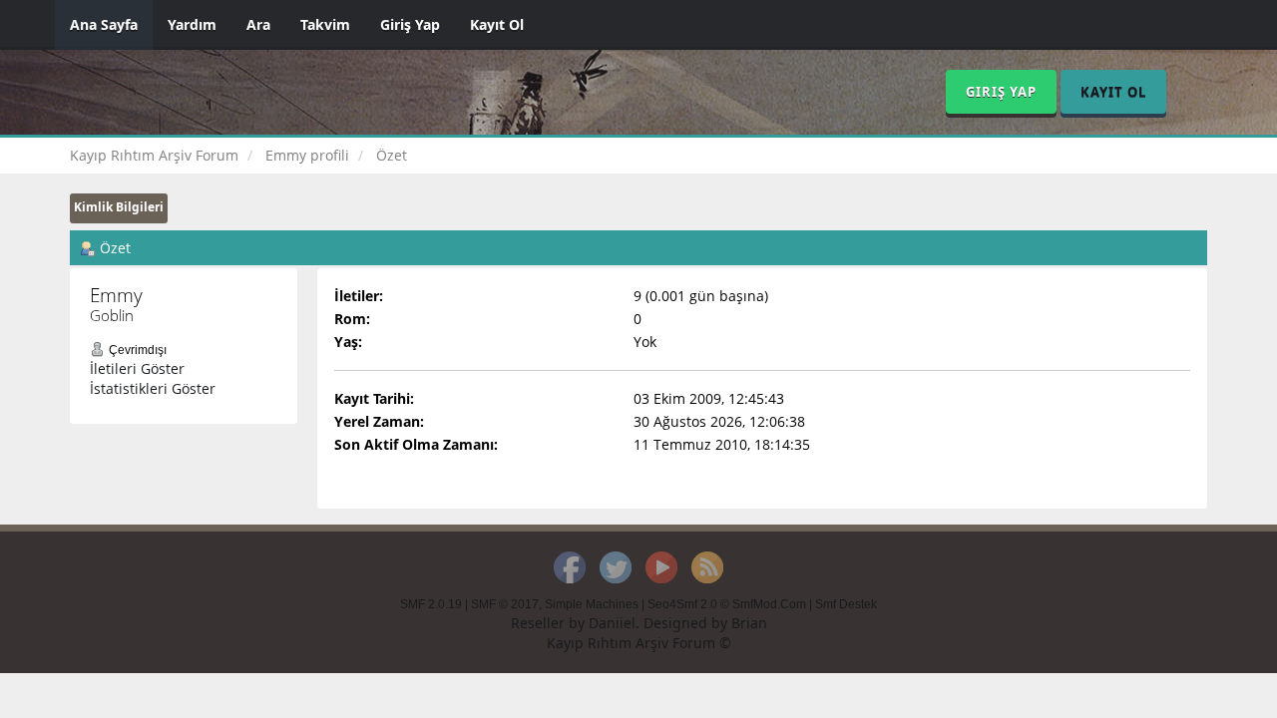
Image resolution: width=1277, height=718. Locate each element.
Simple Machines (591, 604)
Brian (749, 622)
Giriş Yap (410, 24)
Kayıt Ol (497, 24)
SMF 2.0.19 (431, 604)
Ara (258, 24)
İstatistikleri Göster (152, 388)
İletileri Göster (137, 368)
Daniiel (612, 622)
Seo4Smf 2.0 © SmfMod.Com (726, 604)
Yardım (192, 24)
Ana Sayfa (104, 24)
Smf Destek (846, 604)
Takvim (325, 24)
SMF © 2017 (505, 604)
